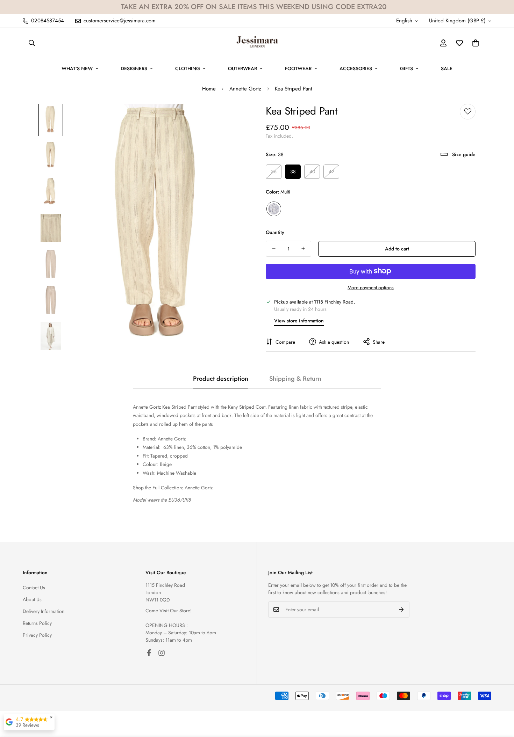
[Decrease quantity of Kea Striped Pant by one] (273, 248)
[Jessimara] (257, 43)
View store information (299, 320)
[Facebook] (148, 652)
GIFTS (406, 68)
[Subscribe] (401, 609)
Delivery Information (43, 611)
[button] (475, 43)
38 (293, 171)
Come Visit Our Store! (168, 610)
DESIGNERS (134, 68)
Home (209, 89)
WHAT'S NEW (77, 68)
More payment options (371, 287)
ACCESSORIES (356, 68)
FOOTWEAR (298, 68)
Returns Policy (37, 623)
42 (331, 171)
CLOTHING (187, 68)
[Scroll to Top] (500, 699)
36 (274, 171)
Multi (274, 209)
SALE (446, 68)
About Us (32, 599)
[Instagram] (161, 652)
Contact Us (34, 587)
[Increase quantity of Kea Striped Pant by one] (303, 248)
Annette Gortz (245, 89)
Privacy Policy (37, 635)
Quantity (275, 231)
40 (312, 171)
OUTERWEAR (242, 68)
